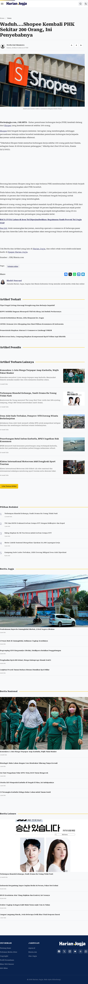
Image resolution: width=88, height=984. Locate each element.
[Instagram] (70, 951)
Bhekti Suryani (14, 281)
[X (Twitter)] (64, 951)
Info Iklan (4, 968)
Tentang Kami (5, 948)
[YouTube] (75, 951)
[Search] (80, 4)
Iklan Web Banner (7, 964)
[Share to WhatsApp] (74, 274)
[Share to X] (70, 274)
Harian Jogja (39, 249)
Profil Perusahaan (7, 960)
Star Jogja (32, 956)
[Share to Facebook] (66, 274)
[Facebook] (59, 951)
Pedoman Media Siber (8, 952)
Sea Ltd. (4, 228)
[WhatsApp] (86, 951)
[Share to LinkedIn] (78, 274)
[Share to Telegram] (83, 274)
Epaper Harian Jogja (17, 252)
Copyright (4, 956)
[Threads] (80, 951)
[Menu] (2, 3)
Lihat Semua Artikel (9, 486)
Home (2, 18)
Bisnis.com (32, 952)
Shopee (7, 125)
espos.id (31, 948)
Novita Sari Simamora (15, 45)
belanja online (13, 266)
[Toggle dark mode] (86, 4)
